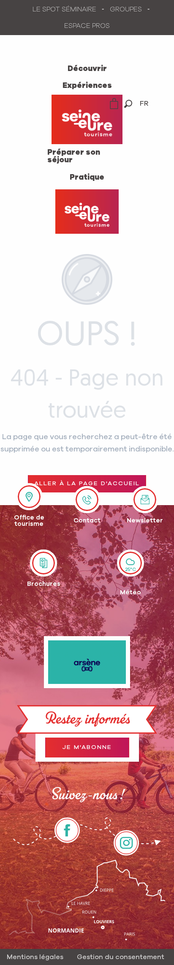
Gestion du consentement (120, 957)
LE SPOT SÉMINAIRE (64, 9)
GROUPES (126, 9)
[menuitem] (87, 68)
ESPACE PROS (87, 25)
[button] (128, 103)
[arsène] (87, 662)
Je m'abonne (87, 747)
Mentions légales (35, 957)
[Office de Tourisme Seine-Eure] (87, 211)
